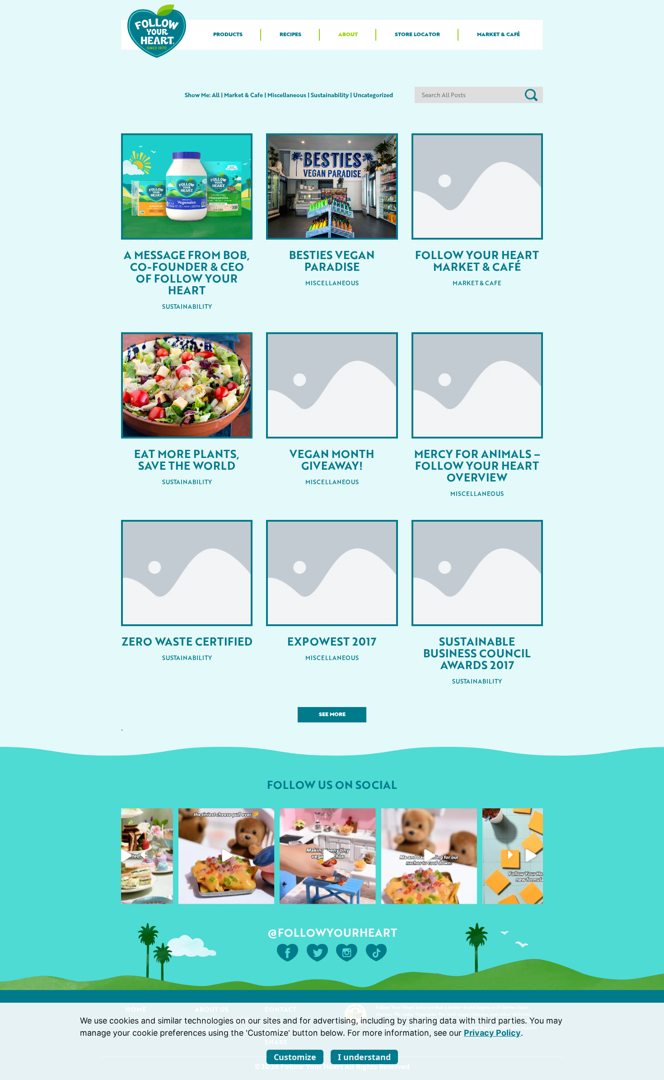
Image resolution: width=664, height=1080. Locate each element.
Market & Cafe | (245, 95)
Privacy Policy (492, 1033)
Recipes (290, 35)
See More (332, 714)
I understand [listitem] (364, 1057)
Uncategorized (373, 95)
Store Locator (417, 35)
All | (217, 95)
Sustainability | (332, 95)
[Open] (125, 856)
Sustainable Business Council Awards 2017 (477, 653)
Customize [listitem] (295, 1057)
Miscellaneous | (289, 95)
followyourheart (124, 817)
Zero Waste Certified (187, 641)
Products (228, 35)
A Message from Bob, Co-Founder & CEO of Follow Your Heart (187, 272)
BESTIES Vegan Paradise (331, 260)
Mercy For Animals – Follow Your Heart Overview (477, 465)
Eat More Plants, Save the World (186, 459)
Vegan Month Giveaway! (332, 459)
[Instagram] (163, 894)
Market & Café (498, 35)
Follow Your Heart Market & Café (477, 260)
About (348, 35)
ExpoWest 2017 (331, 641)
